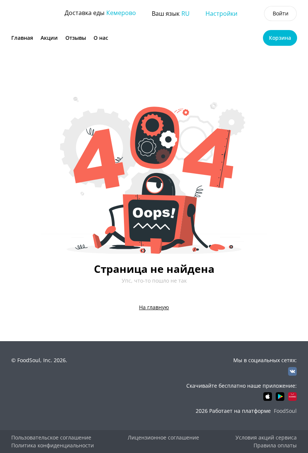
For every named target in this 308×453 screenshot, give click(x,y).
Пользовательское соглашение (51, 437)
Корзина (280, 37)
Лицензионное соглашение (163, 437)
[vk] (292, 371)
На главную (154, 307)
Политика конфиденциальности (52, 445)
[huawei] (292, 396)
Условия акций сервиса (266, 437)
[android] (280, 396)
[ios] (267, 396)
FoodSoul (285, 410)
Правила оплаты (275, 445)
